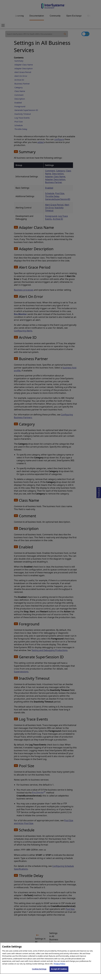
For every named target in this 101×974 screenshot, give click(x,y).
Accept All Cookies (59, 969)
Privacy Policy (59, 964)
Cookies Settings (39, 969)
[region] (50, 958)
